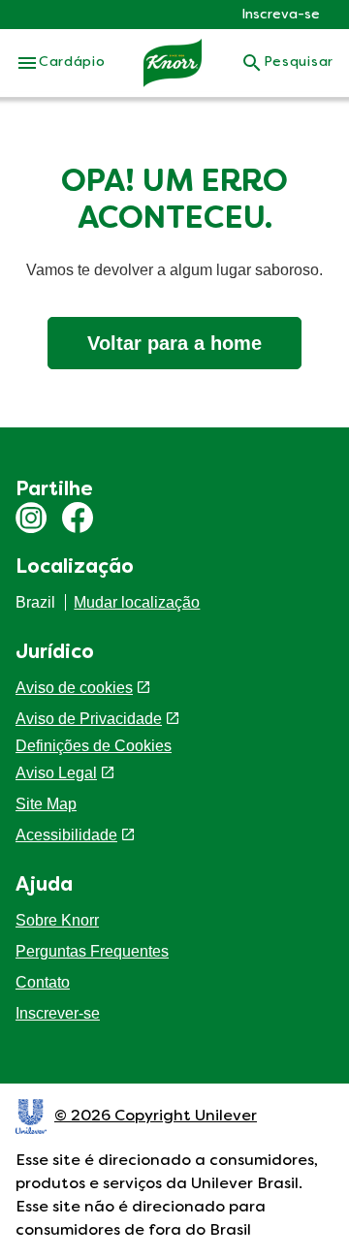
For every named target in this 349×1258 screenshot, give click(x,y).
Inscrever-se (58, 1013)
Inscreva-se (280, 15)
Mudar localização (137, 602)
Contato (43, 982)
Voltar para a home (174, 343)
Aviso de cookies (74, 687)
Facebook (77, 517)
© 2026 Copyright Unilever (155, 1116)
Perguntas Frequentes (92, 951)
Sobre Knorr (57, 920)
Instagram (31, 517)
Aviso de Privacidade (89, 718)
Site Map (46, 804)
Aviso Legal (56, 773)
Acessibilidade (66, 835)
